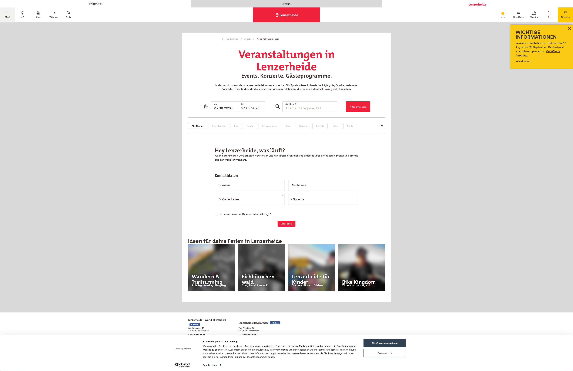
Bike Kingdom (359, 280)
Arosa (286, 4)
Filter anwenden (358, 106)
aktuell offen (523, 61)
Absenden (286, 223)
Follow (195, 325)
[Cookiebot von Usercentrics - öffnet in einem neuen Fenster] (183, 365)
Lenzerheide (477, 4)
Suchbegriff (290, 104)
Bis (242, 104)
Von (215, 104)
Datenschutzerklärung (255, 214)
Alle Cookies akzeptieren (385, 343)
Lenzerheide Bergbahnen (253, 322)
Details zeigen (210, 365)
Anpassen (383, 353)
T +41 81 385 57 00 (196, 335)
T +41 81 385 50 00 (247, 335)
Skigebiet (96, 3)
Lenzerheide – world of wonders (207, 319)
